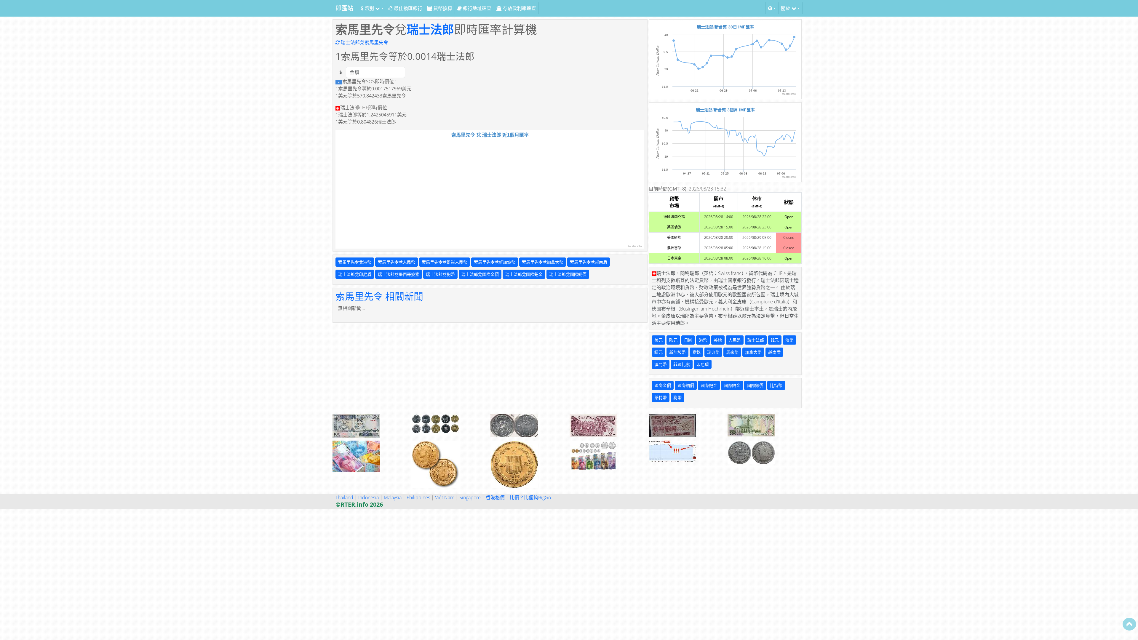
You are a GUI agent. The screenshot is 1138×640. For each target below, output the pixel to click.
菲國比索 (681, 364)
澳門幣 (660, 364)
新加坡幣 (677, 352)
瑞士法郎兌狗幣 (440, 274)
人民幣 (734, 340)
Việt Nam (444, 497)
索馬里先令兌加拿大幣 (542, 262)
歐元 (673, 340)
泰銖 (696, 352)
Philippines (418, 497)
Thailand (344, 497)
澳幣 (789, 340)
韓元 (775, 340)
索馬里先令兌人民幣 (396, 262)
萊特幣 (660, 397)
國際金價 (662, 385)
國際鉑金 (732, 385)
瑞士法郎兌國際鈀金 (524, 274)
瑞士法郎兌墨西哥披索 (398, 274)
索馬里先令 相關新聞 (379, 296)
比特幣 (776, 385)
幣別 (369, 8)
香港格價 (495, 497)
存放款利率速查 (519, 8)
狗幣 (677, 397)
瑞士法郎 (430, 29)
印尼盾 (702, 364)
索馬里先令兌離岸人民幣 (444, 262)
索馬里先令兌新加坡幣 (494, 262)
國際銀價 (755, 385)
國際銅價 (685, 385)
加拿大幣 (753, 352)
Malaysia (393, 497)
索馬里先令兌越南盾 (588, 262)
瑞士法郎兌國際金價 (480, 274)
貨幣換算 (442, 8)
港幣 (703, 340)
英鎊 (718, 340)
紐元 (658, 352)
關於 (786, 8)
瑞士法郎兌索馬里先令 (364, 42)
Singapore (470, 497)
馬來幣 (732, 352)
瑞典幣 (713, 352)
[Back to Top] (1129, 624)
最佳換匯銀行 (407, 8)
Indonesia (368, 497)
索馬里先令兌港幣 (354, 262)
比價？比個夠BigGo (530, 497)
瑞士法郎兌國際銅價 (567, 274)
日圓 (688, 340)
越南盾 (774, 352)
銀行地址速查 (476, 8)
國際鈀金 (709, 385)
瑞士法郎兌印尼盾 (354, 274)
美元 (658, 340)
